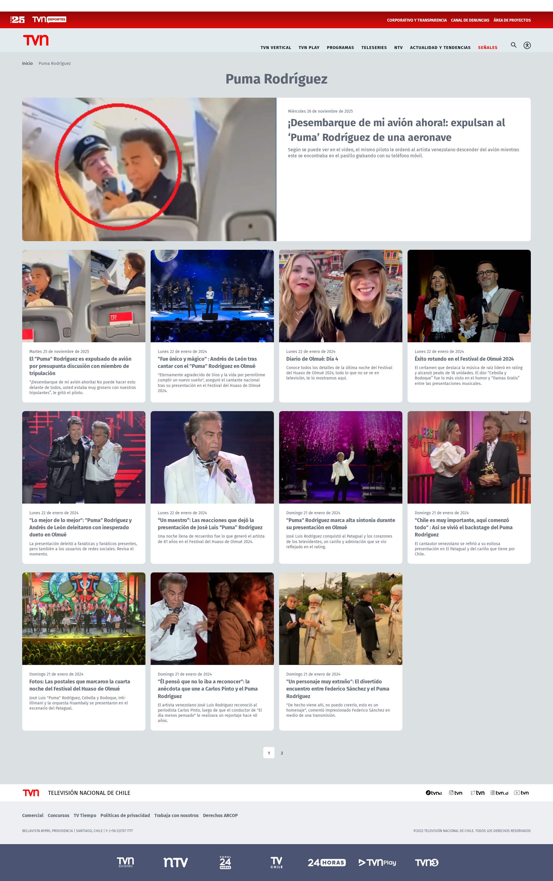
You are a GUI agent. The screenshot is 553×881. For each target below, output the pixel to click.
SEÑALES (488, 46)
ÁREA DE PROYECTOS (512, 20)
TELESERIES (374, 46)
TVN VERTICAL (276, 46)
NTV (398, 46)
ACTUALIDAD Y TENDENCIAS (440, 46)
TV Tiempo (85, 815)
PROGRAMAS (340, 46)
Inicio (27, 63)
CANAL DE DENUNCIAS (470, 20)
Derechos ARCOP (220, 815)
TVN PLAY (309, 46)
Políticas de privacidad (125, 815)
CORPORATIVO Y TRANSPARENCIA (417, 20)
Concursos (58, 815)
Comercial (32, 815)
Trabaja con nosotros (176, 815)
